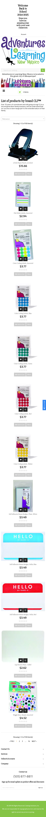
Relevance (23, 119)
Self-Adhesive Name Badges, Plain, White (23, 514)
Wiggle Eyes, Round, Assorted (23, 715)
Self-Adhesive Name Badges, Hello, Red (23, 615)
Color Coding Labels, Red (23, 414)
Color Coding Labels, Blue (23, 313)
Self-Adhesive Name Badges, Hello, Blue (23, 564)
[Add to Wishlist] (21, 158)
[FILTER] (44, 408)
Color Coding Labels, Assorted (23, 263)
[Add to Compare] (25, 158)
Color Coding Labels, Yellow (23, 464)
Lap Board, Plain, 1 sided (23, 665)
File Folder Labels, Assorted (23, 213)
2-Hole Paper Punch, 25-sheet (23, 163)
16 (29, 741)
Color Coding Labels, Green (23, 364)
